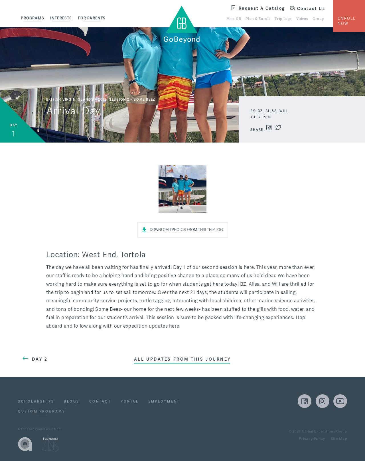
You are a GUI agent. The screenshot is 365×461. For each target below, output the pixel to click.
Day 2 (40, 359)
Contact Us (311, 8)
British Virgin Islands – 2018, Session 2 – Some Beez (100, 99)
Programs (32, 18)
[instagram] (322, 401)
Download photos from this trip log (186, 230)
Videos (302, 18)
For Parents (92, 18)
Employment (164, 401)
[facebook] (304, 401)
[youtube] (340, 401)
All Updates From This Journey (182, 359)
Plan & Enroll (258, 18)
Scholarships (36, 401)
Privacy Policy (312, 439)
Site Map (339, 439)
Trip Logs (283, 18)
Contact (100, 401)
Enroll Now (347, 21)
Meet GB (233, 18)
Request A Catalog (262, 8)
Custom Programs (41, 411)
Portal (130, 401)
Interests (61, 18)
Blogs (72, 401)
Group (318, 18)
